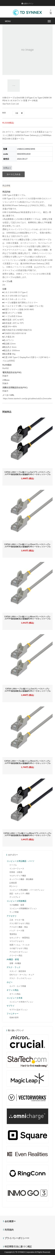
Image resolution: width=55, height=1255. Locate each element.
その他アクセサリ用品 (18, 948)
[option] (14, 85)
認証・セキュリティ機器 (19, 893)
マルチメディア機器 (17, 876)
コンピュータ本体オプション (21, 1002)
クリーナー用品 (15, 955)
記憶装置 (13, 883)
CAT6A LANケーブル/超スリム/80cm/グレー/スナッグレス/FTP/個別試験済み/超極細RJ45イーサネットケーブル (27, 618)
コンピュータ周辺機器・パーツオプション (26, 890)
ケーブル (13, 865)
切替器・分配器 (15, 872)
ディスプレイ (14, 897)
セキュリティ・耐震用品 (19, 938)
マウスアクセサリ (16, 941)
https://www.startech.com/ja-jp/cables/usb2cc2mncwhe (26, 398)
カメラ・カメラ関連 (17, 986)
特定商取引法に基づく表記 (18, 1246)
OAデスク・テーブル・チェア (21, 975)
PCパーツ (13, 886)
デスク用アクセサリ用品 (19, 923)
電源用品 (13, 934)
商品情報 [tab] (6, 185)
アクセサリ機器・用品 (18, 927)
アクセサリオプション (18, 952)
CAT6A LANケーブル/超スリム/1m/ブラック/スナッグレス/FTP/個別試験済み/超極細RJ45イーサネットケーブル (28, 473)
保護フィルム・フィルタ (19, 945)
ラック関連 (14, 912)
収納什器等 (14, 1017)
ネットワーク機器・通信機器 (21, 879)
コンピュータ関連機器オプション (23, 908)
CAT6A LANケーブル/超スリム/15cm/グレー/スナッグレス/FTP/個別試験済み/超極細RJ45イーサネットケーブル (27, 545)
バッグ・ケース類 (16, 930)
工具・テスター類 (16, 920)
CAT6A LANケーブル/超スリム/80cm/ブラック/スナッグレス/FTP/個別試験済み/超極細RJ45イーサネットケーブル (28, 834)
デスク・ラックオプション (20, 978)
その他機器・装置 (16, 905)
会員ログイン (28, 4)
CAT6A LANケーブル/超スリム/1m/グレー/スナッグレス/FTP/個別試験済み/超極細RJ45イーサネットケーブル (28, 690)
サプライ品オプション (18, 1010)
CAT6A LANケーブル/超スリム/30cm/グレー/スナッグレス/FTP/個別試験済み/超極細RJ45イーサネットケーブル (27, 762)
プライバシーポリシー (16, 1238)
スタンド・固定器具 (17, 971)
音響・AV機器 (15, 963)
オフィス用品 (14, 994)
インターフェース (16, 868)
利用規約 (9, 1229)
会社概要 (9, 1221)
